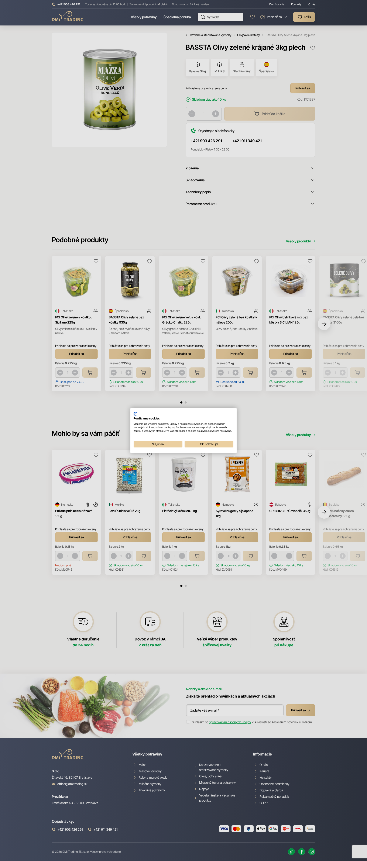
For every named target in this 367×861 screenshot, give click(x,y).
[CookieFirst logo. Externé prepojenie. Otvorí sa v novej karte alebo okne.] (135, 414)
